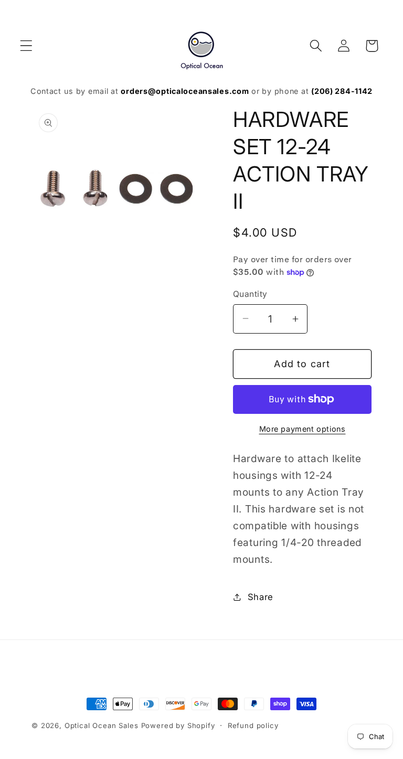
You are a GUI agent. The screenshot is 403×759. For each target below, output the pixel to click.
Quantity (250, 294)
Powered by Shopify (178, 725)
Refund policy (253, 725)
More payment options (302, 428)
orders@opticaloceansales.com (185, 91)
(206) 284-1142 (342, 91)
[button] (26, 46)
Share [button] (260, 597)
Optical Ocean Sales (102, 725)
